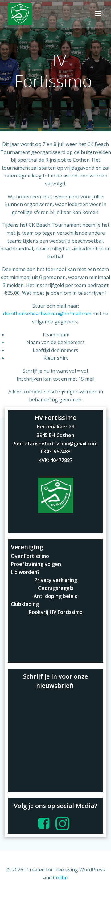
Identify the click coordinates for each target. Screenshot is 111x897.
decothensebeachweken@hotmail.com (47, 313)
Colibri (60, 877)
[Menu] (98, 14)
